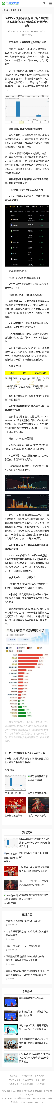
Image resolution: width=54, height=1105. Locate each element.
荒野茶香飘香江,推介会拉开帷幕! (29, 753)
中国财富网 (40, 1080)
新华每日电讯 (14, 1080)
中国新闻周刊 (27, 1084)
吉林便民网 (24, 3)
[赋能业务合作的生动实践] (11, 1002)
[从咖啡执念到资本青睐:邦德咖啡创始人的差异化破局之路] (11, 1029)
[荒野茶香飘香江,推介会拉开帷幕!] (38, 783)
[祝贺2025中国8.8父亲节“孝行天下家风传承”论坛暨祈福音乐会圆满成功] (11, 1058)
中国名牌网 (39, 1076)
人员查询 (30, 1094)
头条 (19, 10)
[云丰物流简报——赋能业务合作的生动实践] (11, 1015)
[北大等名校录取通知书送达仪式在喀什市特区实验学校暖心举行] (11, 1043)
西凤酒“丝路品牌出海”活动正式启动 (23, 921)
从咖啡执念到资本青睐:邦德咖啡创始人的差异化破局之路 (33, 1027)
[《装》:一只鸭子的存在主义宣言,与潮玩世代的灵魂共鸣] (38, 805)
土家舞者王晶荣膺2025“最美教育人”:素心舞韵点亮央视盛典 (34, 869)
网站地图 (6, 1091)
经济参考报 (27, 1076)
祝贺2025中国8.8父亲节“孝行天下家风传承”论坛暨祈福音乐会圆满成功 (34, 1058)
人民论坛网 (13, 1084)
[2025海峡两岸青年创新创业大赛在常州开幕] (11, 899)
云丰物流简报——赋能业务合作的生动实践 (33, 1013)
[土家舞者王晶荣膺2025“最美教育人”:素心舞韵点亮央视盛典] (15, 805)
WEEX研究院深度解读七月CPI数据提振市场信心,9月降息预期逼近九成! (34, 843)
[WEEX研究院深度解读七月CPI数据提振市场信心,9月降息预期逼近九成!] (15, 783)
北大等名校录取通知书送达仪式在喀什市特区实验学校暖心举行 (33, 1043)
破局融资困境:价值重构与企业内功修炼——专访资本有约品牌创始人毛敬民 (27, 958)
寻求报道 (28, 1091)
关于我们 (17, 1091)
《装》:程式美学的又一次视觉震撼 (23, 946)
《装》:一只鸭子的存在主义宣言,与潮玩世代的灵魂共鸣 (33, 883)
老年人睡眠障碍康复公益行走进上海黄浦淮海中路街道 (27, 933)
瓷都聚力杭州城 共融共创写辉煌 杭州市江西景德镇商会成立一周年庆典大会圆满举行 (27, 973)
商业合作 (39, 1091)
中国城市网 (28, 1080)
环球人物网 (40, 1084)
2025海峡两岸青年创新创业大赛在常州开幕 (33, 897)
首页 (4, 10)
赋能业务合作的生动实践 (31, 998)
